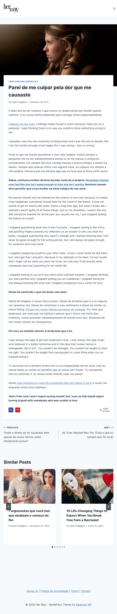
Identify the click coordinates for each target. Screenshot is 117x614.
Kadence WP (84, 604)
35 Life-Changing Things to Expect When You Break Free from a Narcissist (86, 515)
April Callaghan (19, 102)
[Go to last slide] (8, 506)
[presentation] (29, 486)
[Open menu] (114, 8)
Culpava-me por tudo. (22, 124)
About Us (32, 591)
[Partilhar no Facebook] (11, 409)
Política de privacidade (54, 591)
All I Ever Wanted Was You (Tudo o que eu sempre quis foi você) (87, 432)
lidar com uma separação (23, 81)
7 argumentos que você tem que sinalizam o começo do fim (29, 515)
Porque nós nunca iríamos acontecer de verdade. (56, 309)
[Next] (108, 506)
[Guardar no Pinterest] (17, 409)
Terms (74, 591)
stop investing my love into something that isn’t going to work (54, 383)
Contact (85, 591)
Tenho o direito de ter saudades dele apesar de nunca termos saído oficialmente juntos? (26, 434)
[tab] (52, 547)
